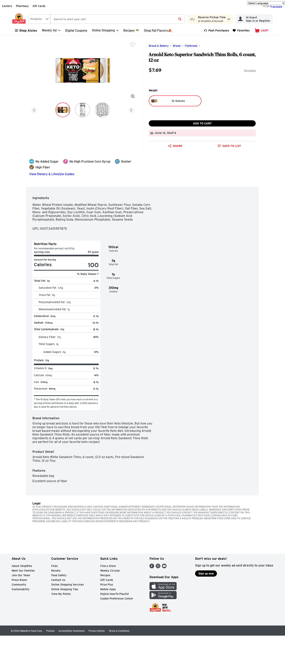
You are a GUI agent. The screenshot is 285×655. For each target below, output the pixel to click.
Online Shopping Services (67, 584)
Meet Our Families (23, 570)
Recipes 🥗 (131, 30)
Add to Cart (202, 123)
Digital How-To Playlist (114, 593)
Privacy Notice (97, 630)
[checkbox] (132, 44)
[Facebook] (151, 567)
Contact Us (58, 579)
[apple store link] (163, 589)
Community (19, 584)
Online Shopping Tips (64, 589)
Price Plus (106, 584)
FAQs (54, 565)
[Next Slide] (131, 110)
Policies (50, 630)
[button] (228, 18)
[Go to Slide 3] (102, 110)
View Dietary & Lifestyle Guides (51, 174)
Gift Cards (39, 6)
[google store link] (163, 598)
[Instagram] (158, 567)
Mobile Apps (108, 589)
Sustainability (20, 589)
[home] (19, 19)
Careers (7, 6)
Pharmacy (22, 6)
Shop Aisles (28, 30)
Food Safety (58, 575)
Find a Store (108, 565)
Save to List (231, 145)
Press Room (19, 579)
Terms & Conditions (119, 630)
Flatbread (191, 45)
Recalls (55, 570)
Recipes (105, 575)
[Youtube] (164, 567)
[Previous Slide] (34, 110)
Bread (176, 45)
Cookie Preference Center (116, 598)
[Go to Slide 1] (63, 110)
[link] (216, 30)
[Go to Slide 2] (82, 110)
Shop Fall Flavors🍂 (158, 30)
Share (177, 145)
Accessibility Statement (72, 630)
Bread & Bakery (159, 45)
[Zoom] (133, 96)
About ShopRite (22, 565)
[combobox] (39, 19)
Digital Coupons (76, 30)
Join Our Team (21, 575)
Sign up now (206, 573)
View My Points (61, 593)
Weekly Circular (110, 570)
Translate (276, 6)
